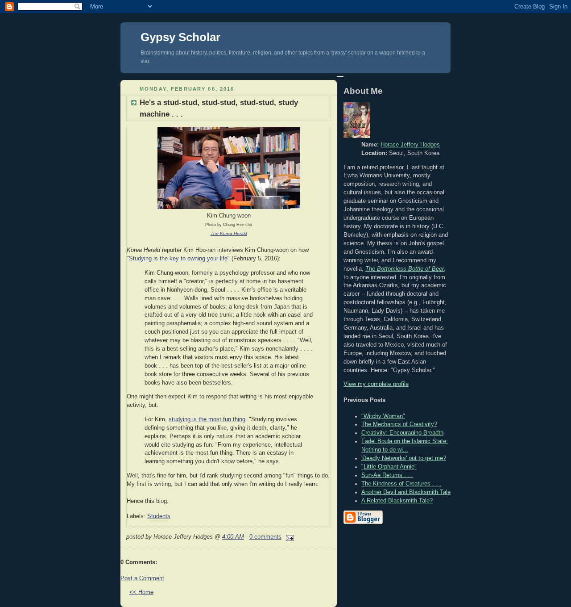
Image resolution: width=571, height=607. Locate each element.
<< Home (141, 592)
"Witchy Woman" (383, 416)
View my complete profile (376, 384)
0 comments (265, 537)
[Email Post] (288, 537)
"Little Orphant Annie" (389, 467)
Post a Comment (142, 578)
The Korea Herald (229, 233)
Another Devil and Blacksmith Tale (406, 492)
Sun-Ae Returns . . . (387, 475)
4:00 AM (233, 537)
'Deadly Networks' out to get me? (403, 458)
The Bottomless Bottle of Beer (404, 269)
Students (158, 516)
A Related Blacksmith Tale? (397, 501)
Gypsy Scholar (180, 37)
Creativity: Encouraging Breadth (402, 433)
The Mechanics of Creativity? (399, 424)
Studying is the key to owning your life (178, 258)
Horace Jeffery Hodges (410, 145)
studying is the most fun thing (207, 419)
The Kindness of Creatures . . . (401, 484)
